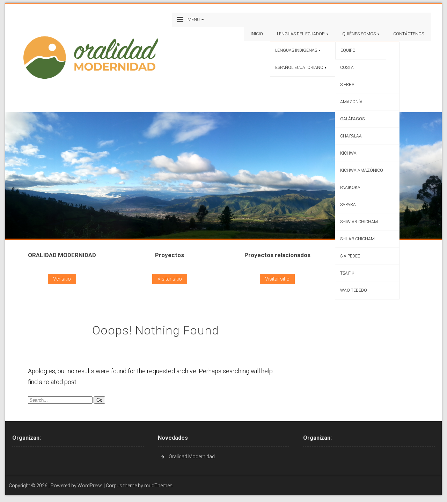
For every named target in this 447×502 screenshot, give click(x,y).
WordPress (90, 485)
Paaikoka (350, 187)
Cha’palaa (351, 136)
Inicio (257, 33)
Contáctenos (408, 33)
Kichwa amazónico (361, 170)
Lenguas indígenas (296, 50)
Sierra (347, 84)
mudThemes (158, 485)
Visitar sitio (169, 279)
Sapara (348, 204)
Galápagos (352, 118)
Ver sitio (62, 279)
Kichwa (348, 153)
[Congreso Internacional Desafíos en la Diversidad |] (93, 57)
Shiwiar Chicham (359, 221)
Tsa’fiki (348, 273)
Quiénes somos (359, 33)
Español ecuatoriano (299, 67)
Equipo (348, 50)
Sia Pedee (350, 256)
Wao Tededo (353, 290)
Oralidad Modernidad (192, 456)
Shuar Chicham (357, 238)
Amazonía (351, 101)
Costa (347, 67)
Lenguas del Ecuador (301, 33)
